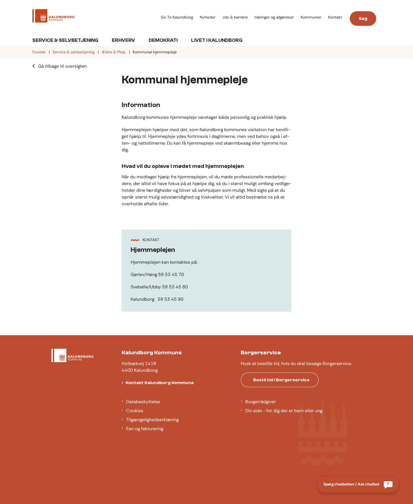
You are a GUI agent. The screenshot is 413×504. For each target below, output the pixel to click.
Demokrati (163, 40)
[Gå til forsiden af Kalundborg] (94, 17)
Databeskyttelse (143, 402)
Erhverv (123, 40)
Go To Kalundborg (177, 17)
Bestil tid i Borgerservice (281, 379)
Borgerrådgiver (260, 402)
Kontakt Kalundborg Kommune (160, 382)
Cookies (134, 411)
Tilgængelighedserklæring (152, 420)
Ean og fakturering (144, 429)
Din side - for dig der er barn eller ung (283, 411)
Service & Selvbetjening (65, 40)
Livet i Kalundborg (216, 40)
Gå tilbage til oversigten (62, 66)
